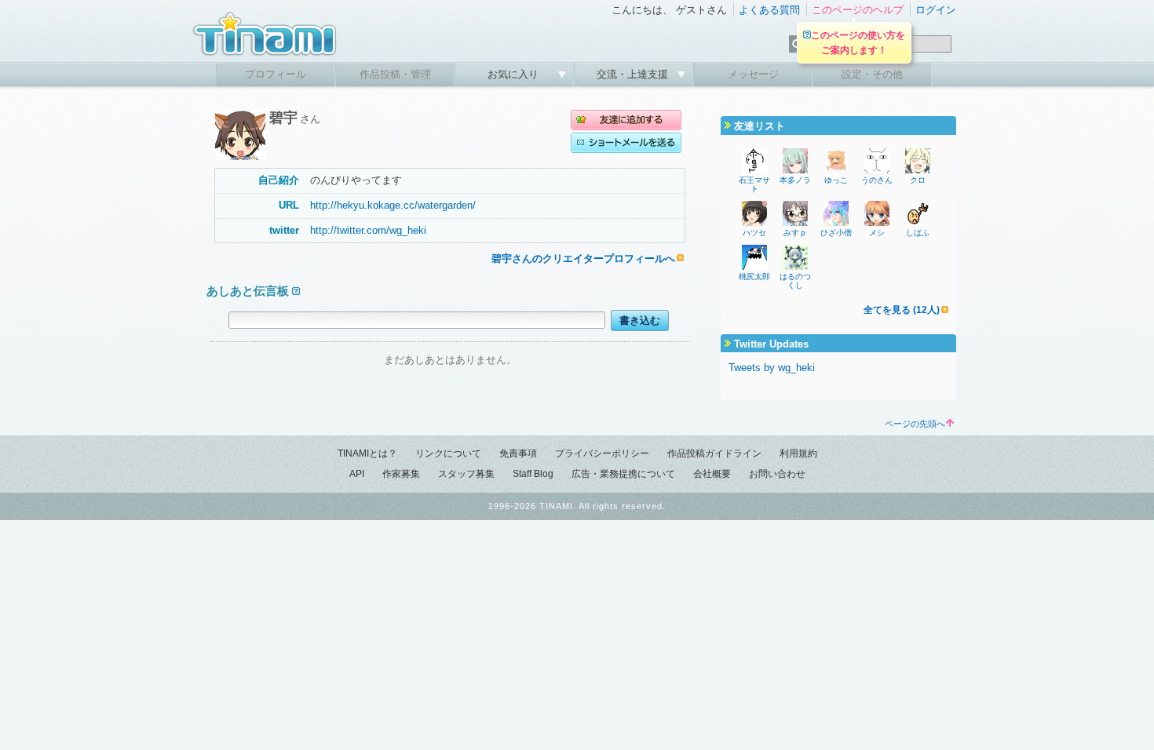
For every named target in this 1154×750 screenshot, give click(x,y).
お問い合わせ (777, 473)
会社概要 (712, 473)
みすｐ (795, 232)
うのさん (877, 180)
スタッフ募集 (466, 473)
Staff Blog (533, 473)
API (356, 473)
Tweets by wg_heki (772, 367)
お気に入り (515, 74)
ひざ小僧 (836, 232)
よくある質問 (769, 10)
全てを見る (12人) (902, 309)
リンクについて (448, 453)
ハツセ (754, 232)
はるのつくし (795, 280)
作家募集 (401, 473)
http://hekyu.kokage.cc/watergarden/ (393, 205)
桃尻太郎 (754, 276)
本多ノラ (795, 180)
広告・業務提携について (623, 473)
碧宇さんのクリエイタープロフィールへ (583, 258)
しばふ (917, 232)
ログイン (935, 10)
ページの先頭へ (915, 423)
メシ (877, 232)
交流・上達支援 (634, 74)
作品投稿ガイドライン (714, 453)
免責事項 (518, 453)
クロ (918, 180)
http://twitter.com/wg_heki (368, 230)
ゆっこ (836, 180)
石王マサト (754, 184)
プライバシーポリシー (602, 453)
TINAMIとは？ (367, 453)
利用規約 (798, 453)
